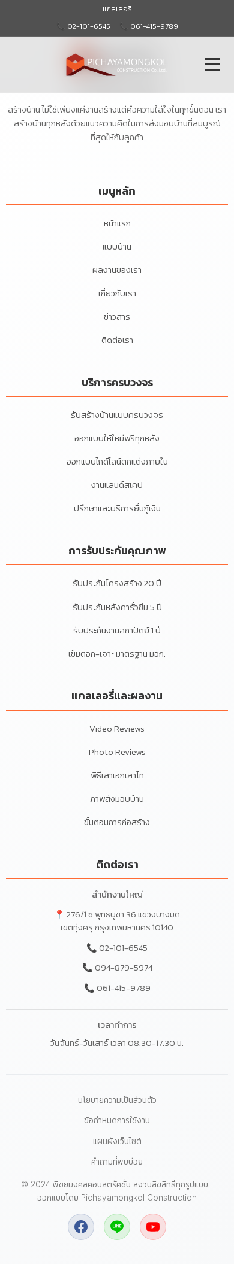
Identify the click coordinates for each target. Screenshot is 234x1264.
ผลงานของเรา (117, 270)
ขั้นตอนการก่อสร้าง (117, 822)
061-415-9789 (124, 988)
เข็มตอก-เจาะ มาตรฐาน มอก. (117, 653)
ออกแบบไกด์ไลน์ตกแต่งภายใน (117, 461)
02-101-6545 (123, 947)
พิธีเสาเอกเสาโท (117, 775)
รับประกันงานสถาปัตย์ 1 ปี (117, 630)
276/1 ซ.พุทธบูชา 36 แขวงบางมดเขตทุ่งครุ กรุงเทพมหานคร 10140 (120, 921)
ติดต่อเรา (117, 340)
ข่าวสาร (117, 316)
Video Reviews (117, 728)
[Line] (117, 1227)
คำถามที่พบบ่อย (117, 1161)
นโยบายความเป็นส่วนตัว (117, 1100)
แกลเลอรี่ (117, 9)
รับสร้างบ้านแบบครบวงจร (117, 415)
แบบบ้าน (117, 246)
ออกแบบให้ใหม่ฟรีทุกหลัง (117, 438)
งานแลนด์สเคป (117, 485)
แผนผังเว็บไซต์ (117, 1141)
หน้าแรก (117, 223)
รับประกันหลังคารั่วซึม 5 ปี (117, 607)
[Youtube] (153, 1227)
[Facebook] (81, 1227)
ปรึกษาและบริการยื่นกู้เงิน (117, 508)
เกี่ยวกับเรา (117, 293)
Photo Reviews (117, 752)
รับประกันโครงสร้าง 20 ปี (117, 583)
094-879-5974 (123, 967)
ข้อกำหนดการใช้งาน (117, 1120)
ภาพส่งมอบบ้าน (117, 798)
